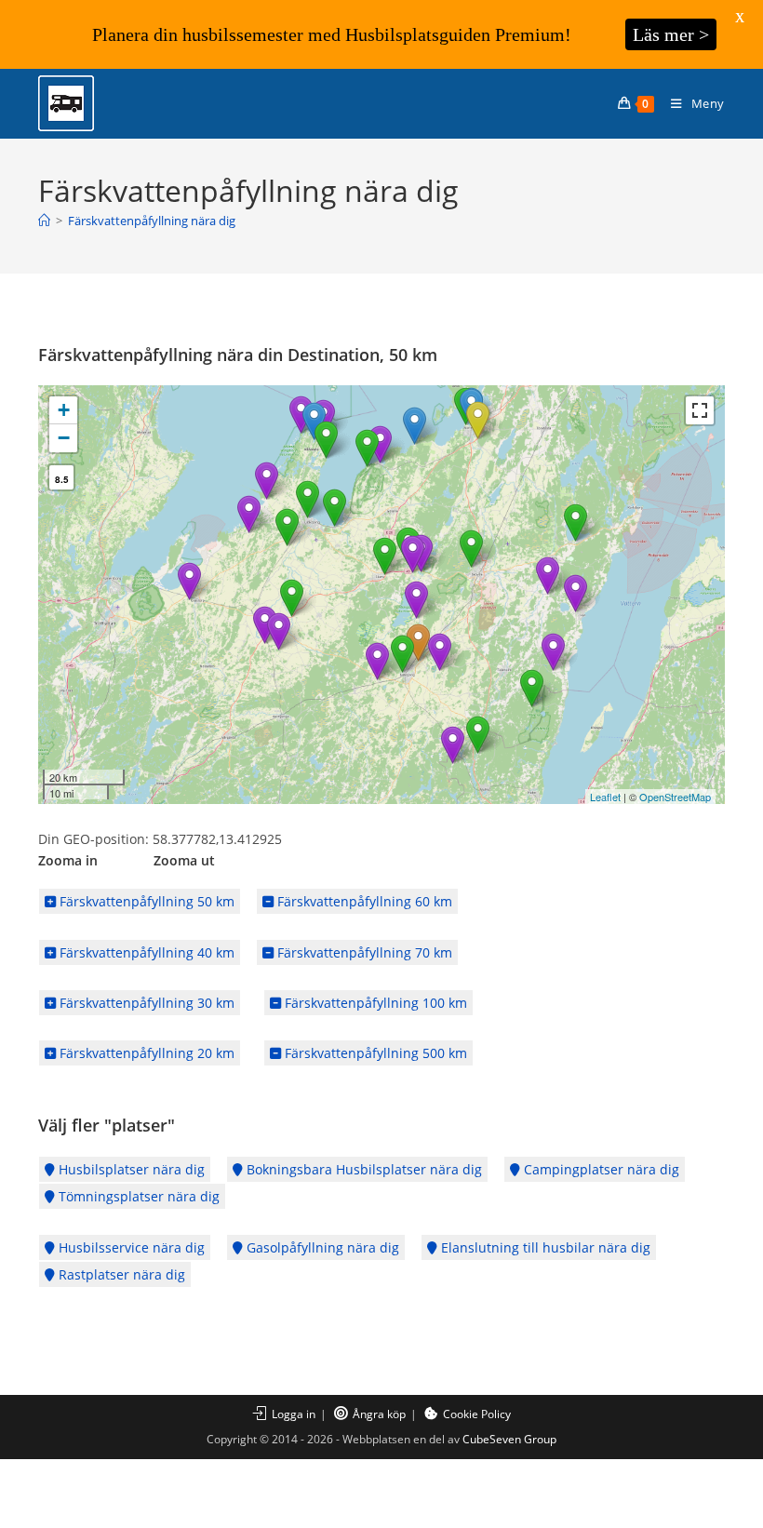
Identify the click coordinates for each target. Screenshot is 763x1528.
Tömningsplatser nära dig (137, 1196)
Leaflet (605, 796)
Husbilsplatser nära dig (130, 1169)
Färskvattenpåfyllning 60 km (363, 901)
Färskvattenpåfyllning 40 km (145, 952)
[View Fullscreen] (700, 410)
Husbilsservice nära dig (130, 1247)
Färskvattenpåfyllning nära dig (151, 220)
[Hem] (44, 220)
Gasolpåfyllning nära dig (321, 1247)
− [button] (64, 437)
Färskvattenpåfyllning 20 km (145, 1053)
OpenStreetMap (675, 796)
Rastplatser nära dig (120, 1274)
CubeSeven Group (509, 1439)
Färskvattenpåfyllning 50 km (145, 901)
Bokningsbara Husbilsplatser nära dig (362, 1169)
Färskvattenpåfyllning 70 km (363, 952)
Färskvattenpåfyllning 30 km (145, 1003)
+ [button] (64, 410)
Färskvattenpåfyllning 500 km (374, 1053)
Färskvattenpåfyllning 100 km (374, 1003)
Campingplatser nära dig (599, 1169)
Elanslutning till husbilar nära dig (543, 1247)
